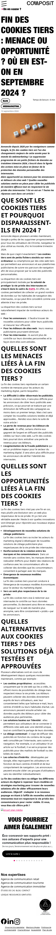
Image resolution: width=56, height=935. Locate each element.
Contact (26, 890)
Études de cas (8, 890)
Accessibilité (36, 930)
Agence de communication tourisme (22, 883)
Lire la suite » (13, 853)
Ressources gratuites (20, 894)
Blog (5, 100)
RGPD (32, 288)
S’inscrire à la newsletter (15, 927)
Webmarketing (11, 106)
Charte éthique (24, 930)
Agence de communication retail (20, 879)
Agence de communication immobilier (23, 886)
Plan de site (47, 930)
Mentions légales (33, 927)
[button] (14, 860)
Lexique (5, 894)
